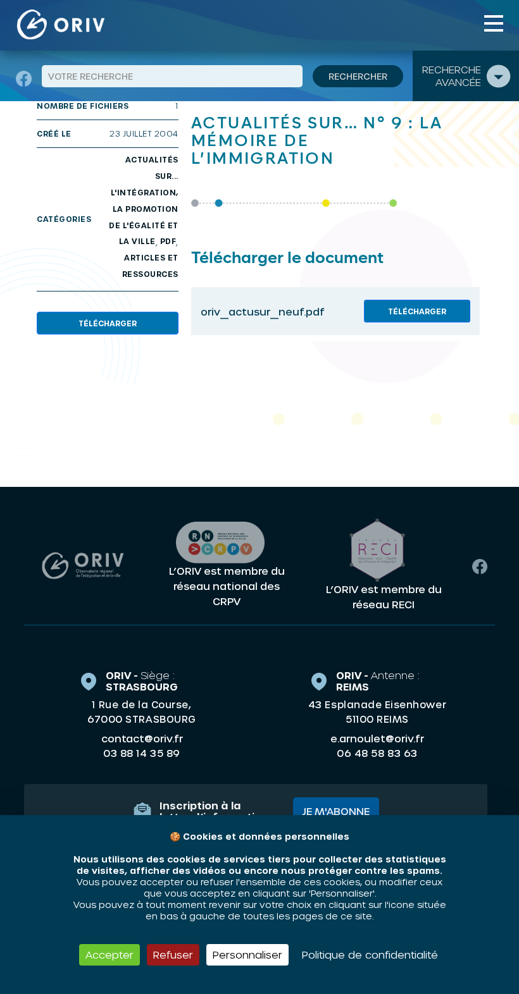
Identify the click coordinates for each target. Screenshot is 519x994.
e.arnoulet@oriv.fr (377, 738)
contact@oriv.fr (142, 738)
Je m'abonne (336, 811)
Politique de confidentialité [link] (370, 954)
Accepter (109, 954)
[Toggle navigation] (493, 23)
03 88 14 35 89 (141, 753)
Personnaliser (247, 954)
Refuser (173, 954)
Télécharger (107, 323)
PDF (168, 240)
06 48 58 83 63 (377, 753)
